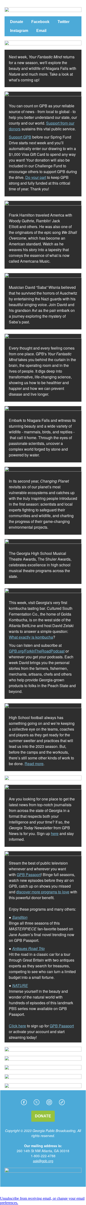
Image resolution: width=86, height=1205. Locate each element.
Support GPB (20, 137)
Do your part (35, 177)
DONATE (43, 1116)
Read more (34, 763)
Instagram (19, 31)
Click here (17, 1026)
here (55, 833)
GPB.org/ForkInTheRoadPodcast (36, 651)
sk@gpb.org (44, 1160)
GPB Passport (29, 874)
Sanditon (19, 917)
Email (41, 31)
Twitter (64, 22)
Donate (16, 22)
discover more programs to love (42, 892)
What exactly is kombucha (31, 637)
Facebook (40, 22)
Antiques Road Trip (28, 948)
